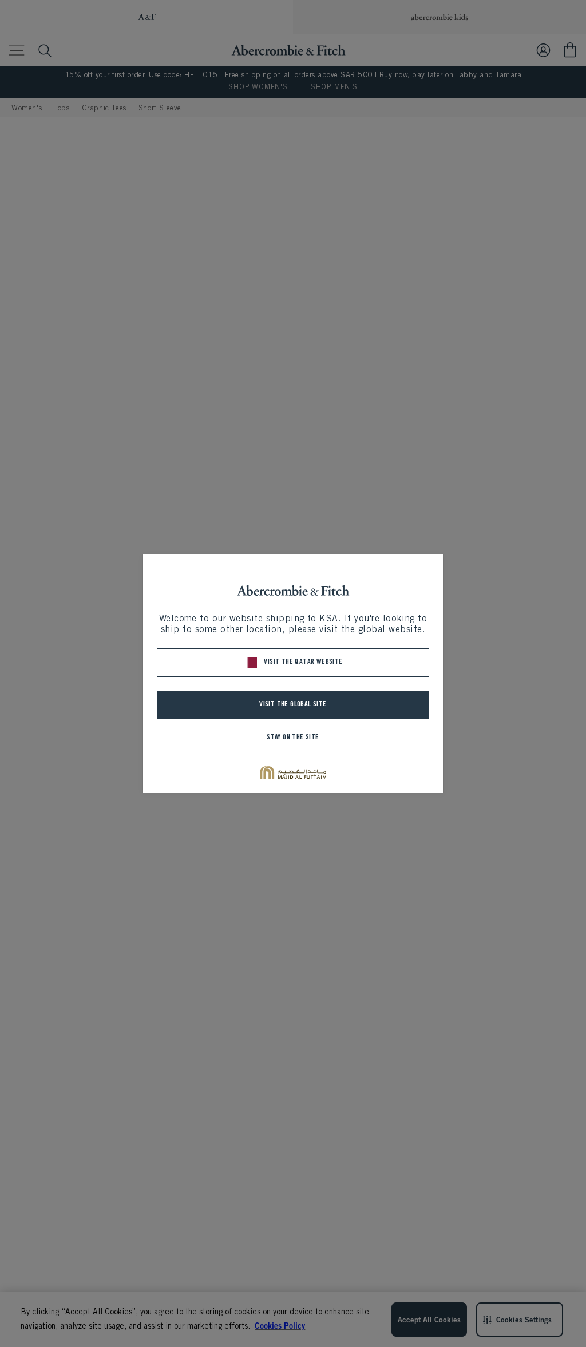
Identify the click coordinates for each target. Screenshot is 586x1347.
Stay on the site (293, 738)
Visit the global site (292, 704)
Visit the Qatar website (303, 662)
